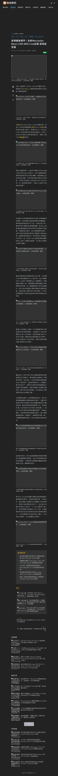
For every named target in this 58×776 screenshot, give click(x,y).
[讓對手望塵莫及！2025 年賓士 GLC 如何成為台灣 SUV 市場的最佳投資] (15, 696)
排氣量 (31, 36)
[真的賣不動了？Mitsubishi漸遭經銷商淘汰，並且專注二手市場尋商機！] (15, 681)
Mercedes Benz (39, 36)
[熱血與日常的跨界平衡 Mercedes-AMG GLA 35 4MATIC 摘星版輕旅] (15, 756)
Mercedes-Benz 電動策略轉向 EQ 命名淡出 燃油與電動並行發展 (34, 702)
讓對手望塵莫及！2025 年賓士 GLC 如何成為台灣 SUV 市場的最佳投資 (33, 694)
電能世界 (28, 7)
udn (12, 33)
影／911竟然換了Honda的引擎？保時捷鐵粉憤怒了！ (33, 687)
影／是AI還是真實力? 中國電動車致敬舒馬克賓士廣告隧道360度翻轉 (36, 602)
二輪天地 (50, 7)
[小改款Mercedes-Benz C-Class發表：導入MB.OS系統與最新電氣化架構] (21, 595)
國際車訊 (20, 7)
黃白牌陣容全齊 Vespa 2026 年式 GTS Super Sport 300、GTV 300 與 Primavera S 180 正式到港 (33, 666)
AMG (26, 36)
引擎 (22, 36)
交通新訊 (35, 7)
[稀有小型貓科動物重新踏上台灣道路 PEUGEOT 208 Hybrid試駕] (15, 764)
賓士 (13, 36)
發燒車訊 (16, 33)
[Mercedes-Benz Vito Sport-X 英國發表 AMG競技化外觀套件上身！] (15, 643)
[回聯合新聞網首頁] (4, 2)
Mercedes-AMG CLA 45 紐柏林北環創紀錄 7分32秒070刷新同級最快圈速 (36, 609)
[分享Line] (13, 91)
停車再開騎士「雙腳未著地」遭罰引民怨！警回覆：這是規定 (33, 716)
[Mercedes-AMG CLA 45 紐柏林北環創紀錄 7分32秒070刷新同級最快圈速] (21, 610)
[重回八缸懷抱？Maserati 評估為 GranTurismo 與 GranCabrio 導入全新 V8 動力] (15, 659)
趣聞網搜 (43, 7)
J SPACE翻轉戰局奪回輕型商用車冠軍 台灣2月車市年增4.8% (33, 709)
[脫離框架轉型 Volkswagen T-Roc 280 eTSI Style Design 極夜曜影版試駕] (15, 749)
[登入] (51, 3)
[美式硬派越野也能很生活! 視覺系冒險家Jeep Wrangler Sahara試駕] (15, 734)
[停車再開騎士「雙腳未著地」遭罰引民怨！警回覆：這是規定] (15, 718)
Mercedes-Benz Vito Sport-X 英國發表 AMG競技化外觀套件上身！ (33, 641)
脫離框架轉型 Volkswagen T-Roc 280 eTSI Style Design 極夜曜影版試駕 (32, 562)
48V (17, 36)
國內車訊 (5, 7)
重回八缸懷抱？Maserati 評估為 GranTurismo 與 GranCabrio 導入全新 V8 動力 (33, 658)
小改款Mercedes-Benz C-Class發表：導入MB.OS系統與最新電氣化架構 (36, 594)
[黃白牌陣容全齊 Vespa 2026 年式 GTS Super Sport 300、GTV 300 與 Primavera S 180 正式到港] (15, 666)
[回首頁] (11, 2)
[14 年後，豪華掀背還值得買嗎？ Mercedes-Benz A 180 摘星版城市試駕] (15, 742)
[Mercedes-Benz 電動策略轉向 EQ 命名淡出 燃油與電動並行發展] (15, 703)
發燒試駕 (13, 7)
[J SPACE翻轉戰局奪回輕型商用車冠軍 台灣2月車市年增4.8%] (15, 710)
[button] (54, 3)
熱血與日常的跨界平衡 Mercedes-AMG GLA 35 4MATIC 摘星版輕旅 (31, 573)
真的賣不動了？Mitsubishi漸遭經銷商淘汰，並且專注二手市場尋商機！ (33, 679)
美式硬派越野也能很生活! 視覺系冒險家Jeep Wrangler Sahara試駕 (32, 557)
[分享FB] (13, 87)
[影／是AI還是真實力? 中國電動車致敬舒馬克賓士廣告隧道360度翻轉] (21, 602)
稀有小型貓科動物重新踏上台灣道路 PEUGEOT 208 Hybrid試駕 (32, 578)
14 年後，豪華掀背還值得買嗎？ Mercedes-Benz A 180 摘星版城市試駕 (32, 567)
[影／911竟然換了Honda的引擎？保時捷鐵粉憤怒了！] (15, 688)
